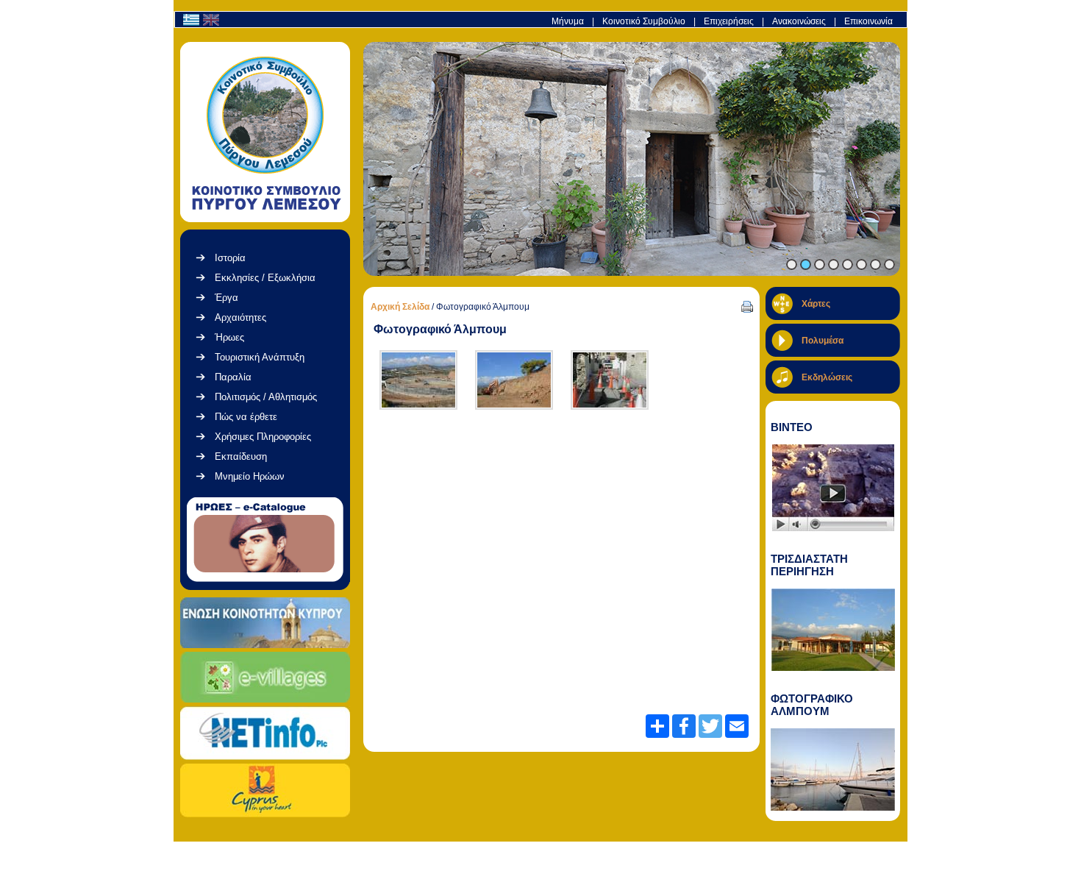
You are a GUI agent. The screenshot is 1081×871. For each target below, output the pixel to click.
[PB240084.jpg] (610, 380)
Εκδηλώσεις (827, 377)
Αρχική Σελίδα (400, 307)
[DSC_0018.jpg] (514, 380)
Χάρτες (816, 304)
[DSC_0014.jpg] (418, 380)
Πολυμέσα (822, 340)
